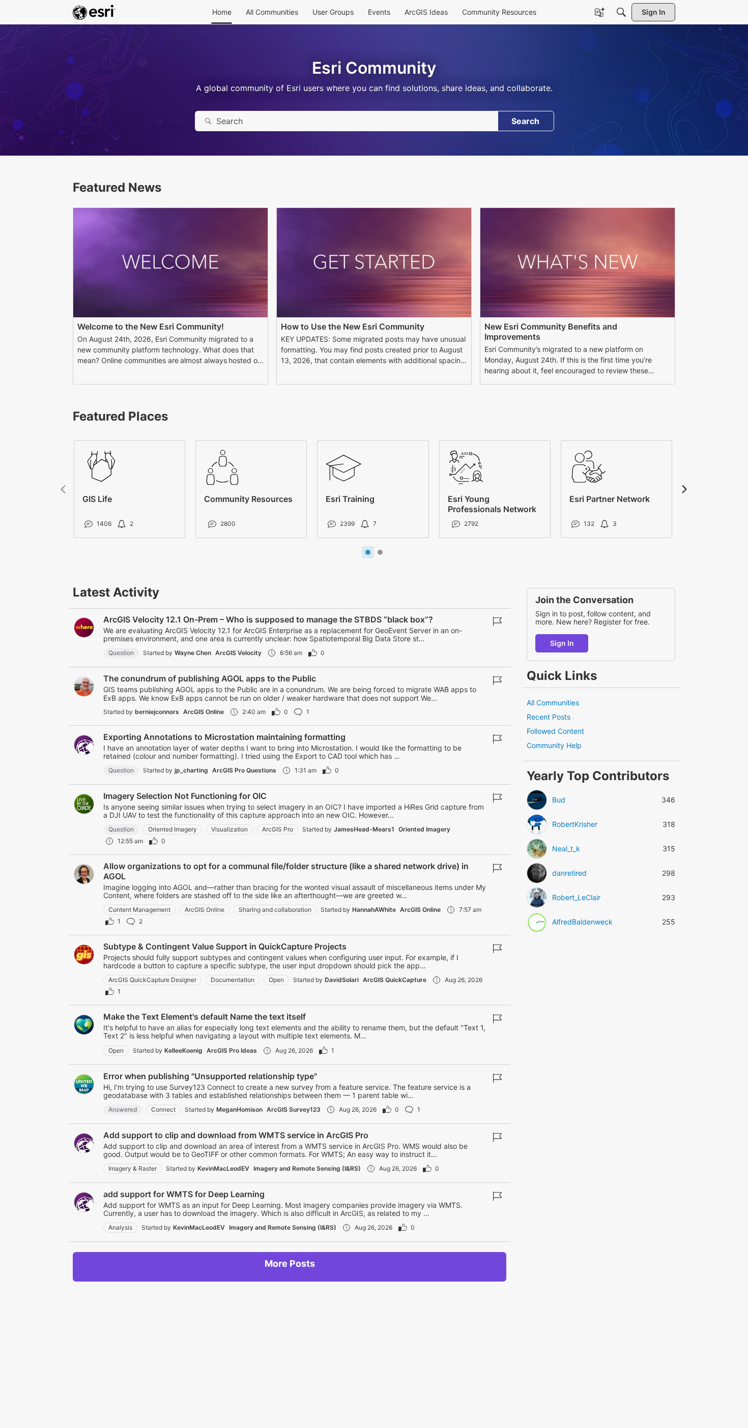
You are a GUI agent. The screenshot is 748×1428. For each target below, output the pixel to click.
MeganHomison (239, 1109)
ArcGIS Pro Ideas (232, 1050)
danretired (569, 873)
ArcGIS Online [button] (204, 909)
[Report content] (497, 621)
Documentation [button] (232, 980)
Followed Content (555, 731)
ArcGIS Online (203, 712)
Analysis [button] (120, 1227)
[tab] (368, 552)
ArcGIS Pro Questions (244, 770)
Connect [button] (163, 1109)
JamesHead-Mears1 (364, 829)
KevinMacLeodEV (223, 1168)
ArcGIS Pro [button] (277, 829)
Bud (558, 800)
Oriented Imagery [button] (172, 829)
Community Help (554, 745)
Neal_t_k (566, 848)
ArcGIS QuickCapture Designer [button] (152, 980)
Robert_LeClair (576, 897)
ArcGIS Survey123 (294, 1109)
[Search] (621, 12)
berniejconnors (157, 712)
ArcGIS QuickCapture (394, 980)
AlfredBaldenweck (582, 922)
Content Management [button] (139, 909)
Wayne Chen (193, 653)
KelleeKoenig (183, 1050)
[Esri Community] (94, 12)
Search (525, 121)
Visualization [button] (229, 829)
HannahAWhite (374, 909)
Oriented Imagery (424, 829)
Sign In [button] (562, 643)
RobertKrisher (574, 824)
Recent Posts (548, 717)
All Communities (553, 702)
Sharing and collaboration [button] (275, 909)
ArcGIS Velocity (238, 653)
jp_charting (191, 770)
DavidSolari (342, 980)
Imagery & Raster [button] (132, 1168)
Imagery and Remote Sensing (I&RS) (307, 1168)
